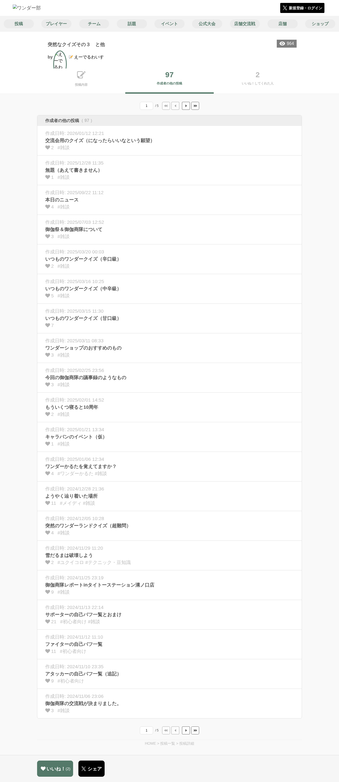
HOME (150, 743)
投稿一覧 (167, 743)
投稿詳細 (186, 743)
